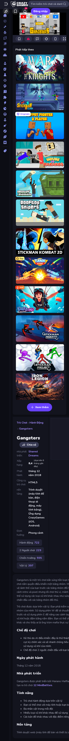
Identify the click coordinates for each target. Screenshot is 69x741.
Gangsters (26, 428)
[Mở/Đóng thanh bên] (6, 4)
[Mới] (5, 27)
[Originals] (5, 43)
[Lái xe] (5, 114)
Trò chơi (22, 423)
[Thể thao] (5, 137)
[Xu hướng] (5, 32)
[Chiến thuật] (5, 86)
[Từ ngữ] (5, 142)
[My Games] (15, 11)
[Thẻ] (5, 151)
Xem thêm (42, 407)
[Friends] (6, 11)
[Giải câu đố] (5, 91)
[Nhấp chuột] (5, 125)
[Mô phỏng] (5, 120)
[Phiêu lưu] (5, 131)
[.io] (5, 108)
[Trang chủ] (5, 15)
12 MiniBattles (42, 685)
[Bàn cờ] (5, 75)
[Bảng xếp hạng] (5, 55)
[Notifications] (24, 11)
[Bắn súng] (5, 80)
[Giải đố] (5, 97)
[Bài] (5, 69)
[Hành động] (5, 103)
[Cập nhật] (5, 38)
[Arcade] (5, 63)
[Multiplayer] (5, 49)
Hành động (36, 423)
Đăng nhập (40, 11)
